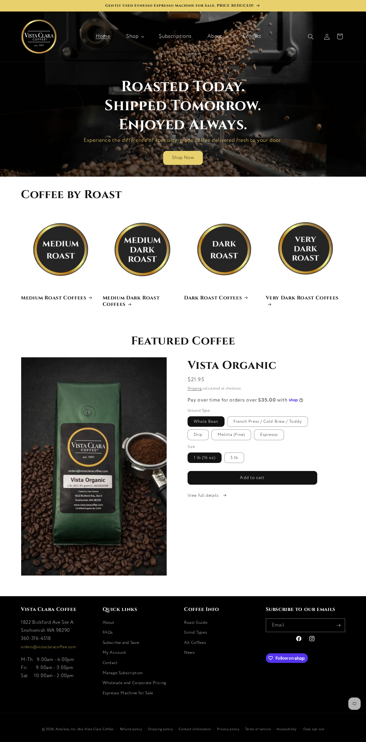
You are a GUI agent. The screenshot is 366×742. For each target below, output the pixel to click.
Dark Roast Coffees (213, 297)
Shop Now (183, 157)
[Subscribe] (338, 625)
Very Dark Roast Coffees (302, 297)
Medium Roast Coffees (54, 297)
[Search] (313, 36)
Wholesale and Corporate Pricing (134, 683)
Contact (110, 663)
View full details (204, 495)
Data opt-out (313, 729)
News (189, 653)
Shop (132, 36)
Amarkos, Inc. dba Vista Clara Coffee (84, 729)
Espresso (269, 435)
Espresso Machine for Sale (128, 693)
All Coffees (195, 643)
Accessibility (287, 729)
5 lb (234, 458)
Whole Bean (206, 421)
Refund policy (131, 729)
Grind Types (195, 632)
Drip (198, 435)
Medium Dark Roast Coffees (131, 300)
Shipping (195, 388)
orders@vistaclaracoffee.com (48, 647)
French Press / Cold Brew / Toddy (267, 421)
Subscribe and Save (121, 643)
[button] (135, 36)
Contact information (195, 729)
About (214, 36)
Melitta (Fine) (231, 435)
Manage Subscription (123, 673)
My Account (114, 653)
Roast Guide (195, 622)
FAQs (108, 632)
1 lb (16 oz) (204, 458)
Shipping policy (160, 729)
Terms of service (258, 729)
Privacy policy (228, 729)
